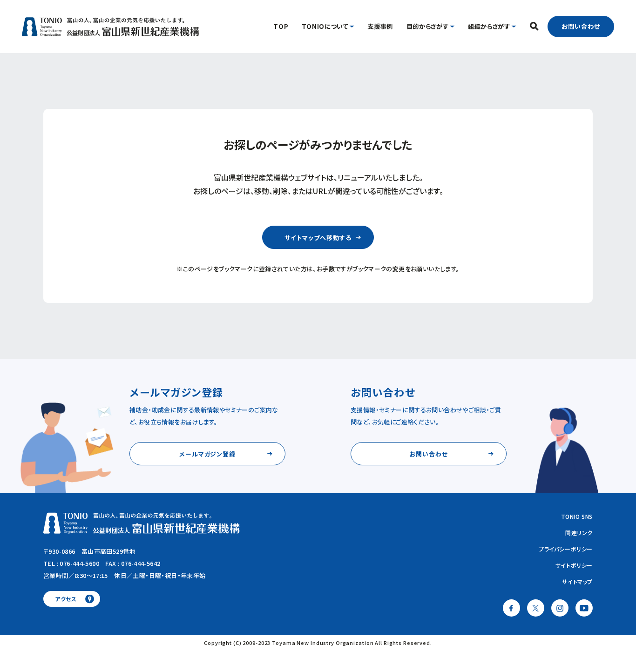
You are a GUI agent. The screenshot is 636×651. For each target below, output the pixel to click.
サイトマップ (577, 581)
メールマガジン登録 (207, 454)
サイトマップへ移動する (317, 237)
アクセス (66, 599)
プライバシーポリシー (566, 549)
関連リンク (579, 533)
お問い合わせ (581, 26)
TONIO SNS (577, 516)
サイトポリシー (574, 565)
